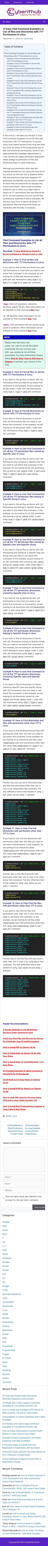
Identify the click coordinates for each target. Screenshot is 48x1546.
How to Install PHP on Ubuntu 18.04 (19, 1047)
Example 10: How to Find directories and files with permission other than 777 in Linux (25, 118)
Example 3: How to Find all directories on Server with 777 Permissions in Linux (24, 69)
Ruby (4, 1366)
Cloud (5, 1254)
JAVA (4, 1298)
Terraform (7, 1382)
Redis (5, 1362)
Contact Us (18, 2)
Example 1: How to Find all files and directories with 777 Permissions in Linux (23, 60)
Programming (8, 1350)
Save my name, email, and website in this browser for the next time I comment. (23, 1198)
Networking (7, 1322)
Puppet (5, 1354)
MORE (8, 1116)
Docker (5, 1266)
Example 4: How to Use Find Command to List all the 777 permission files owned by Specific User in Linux (24, 75)
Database (6, 1258)
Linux (14, 1116)
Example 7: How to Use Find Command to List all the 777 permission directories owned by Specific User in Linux (24, 97)
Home (7, 2)
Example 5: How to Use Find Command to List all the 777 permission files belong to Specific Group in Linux (24, 83)
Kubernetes (7, 1306)
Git (3, 1278)
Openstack (7, 1330)
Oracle (5, 1334)
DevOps (6, 1262)
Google (5, 1286)
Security (6, 1374)
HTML (5, 1290)
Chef (4, 1250)
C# (3, 1242)
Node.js (6, 1326)
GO (3, 1282)
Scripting (6, 1370)
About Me (30, 2)
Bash (4, 1234)
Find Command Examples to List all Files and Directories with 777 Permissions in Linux (22, 54)
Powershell (7, 1346)
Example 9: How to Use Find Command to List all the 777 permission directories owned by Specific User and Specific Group (24, 112)
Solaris (5, 1378)
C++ (4, 1246)
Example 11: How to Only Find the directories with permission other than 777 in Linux (24, 123)
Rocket (37, 1542)
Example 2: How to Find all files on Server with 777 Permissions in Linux (23, 65)
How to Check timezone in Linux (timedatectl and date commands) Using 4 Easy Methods (23, 1478)
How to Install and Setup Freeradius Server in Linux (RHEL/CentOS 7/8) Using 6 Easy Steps (23, 1516)
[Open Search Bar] (44, 21)
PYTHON (6, 1358)
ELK (4, 1274)
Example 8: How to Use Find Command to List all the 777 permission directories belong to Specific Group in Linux (24, 105)
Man (32, 310)
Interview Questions (11, 1294)
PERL (4, 1338)
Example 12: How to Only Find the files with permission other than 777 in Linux (22, 128)
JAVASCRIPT (8, 1302)
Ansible (5, 1222)
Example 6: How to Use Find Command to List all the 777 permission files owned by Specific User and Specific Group (24, 90)
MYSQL (5, 1318)
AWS (4, 1226)
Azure (5, 1230)
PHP (4, 1342)
